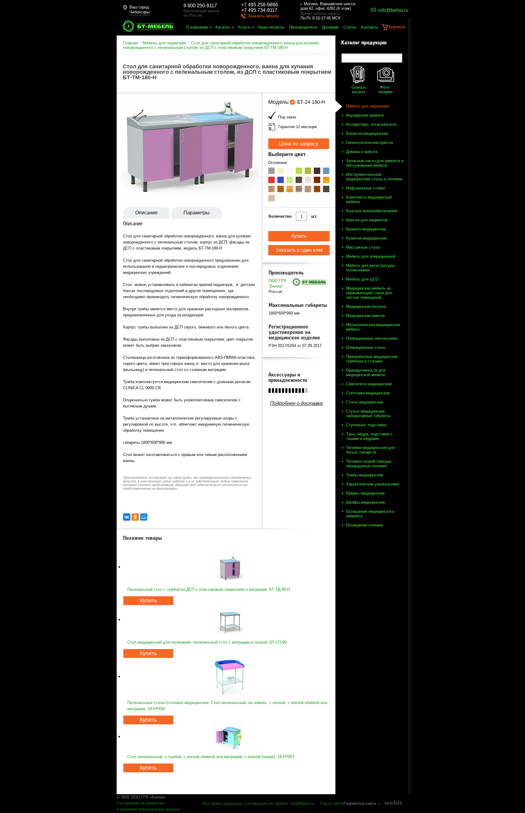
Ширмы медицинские (365, 493)
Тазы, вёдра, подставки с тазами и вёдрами (369, 436)
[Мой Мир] (143, 517)
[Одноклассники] (135, 517)
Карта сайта (332, 803)
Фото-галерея (385, 89)
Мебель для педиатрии (164, 43)
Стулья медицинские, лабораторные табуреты (368, 413)
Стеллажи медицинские (368, 393)
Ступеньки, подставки (366, 425)
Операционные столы (366, 347)
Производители (303, 27)
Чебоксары (139, 12)
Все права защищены (222, 803)
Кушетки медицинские (366, 238)
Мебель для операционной (370, 256)
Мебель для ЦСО (362, 279)
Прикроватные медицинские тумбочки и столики (371, 358)
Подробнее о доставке (296, 403)
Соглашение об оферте (266, 803)
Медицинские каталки (366, 306)
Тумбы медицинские (364, 475)
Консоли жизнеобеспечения (371, 211)
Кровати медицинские (366, 229)
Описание (146, 212)
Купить (148, 600)
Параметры (197, 212)
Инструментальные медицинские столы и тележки (374, 176)
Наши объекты (271, 27)
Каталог (222, 27)
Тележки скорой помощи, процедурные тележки (369, 463)
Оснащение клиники (364, 525)
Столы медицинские (364, 402)
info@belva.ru (302, 803)
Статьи (349, 27)
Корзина (397, 26)
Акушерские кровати (365, 115)
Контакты (369, 27)
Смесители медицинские (369, 384)
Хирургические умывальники (372, 484)
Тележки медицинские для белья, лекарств (370, 449)
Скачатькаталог (359, 89)
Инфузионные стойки (365, 188)
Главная (130, 43)
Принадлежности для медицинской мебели (366, 372)
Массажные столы (363, 247)
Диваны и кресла (361, 151)
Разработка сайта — (362, 803)
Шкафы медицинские (365, 502)
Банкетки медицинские (367, 133)
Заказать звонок (263, 15)
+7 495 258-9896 (259, 4)
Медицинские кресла (365, 315)
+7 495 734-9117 (259, 10)
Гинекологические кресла (369, 142)
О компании (197, 27)
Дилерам (330, 27)
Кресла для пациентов (367, 220)
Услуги (244, 27)
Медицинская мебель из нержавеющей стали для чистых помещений (369, 293)
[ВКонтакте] (126, 517)
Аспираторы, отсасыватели (371, 124)
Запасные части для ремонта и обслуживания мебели (374, 163)
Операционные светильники (371, 338)
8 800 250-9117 (200, 5)
